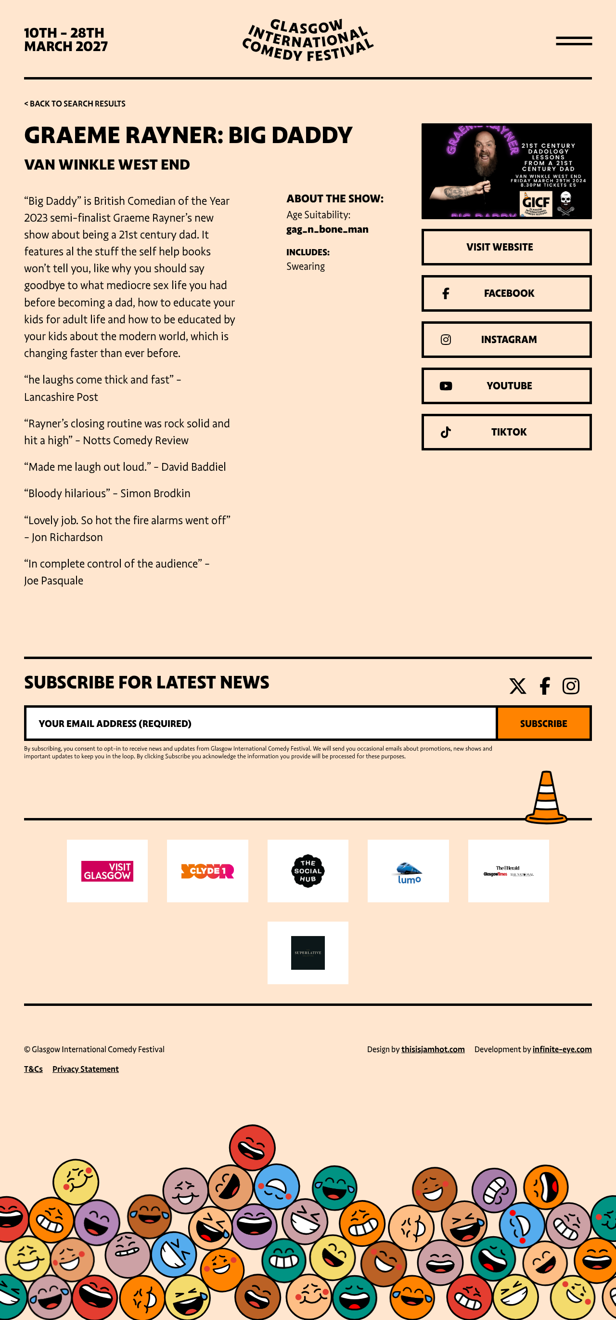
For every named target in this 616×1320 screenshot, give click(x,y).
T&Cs (33, 1069)
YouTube (509, 386)
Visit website (499, 247)
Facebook (509, 293)
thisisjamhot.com (433, 1049)
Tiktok (509, 432)
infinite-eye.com (562, 1049)
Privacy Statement (85, 1069)
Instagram (509, 339)
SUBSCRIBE (543, 723)
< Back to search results (75, 104)
